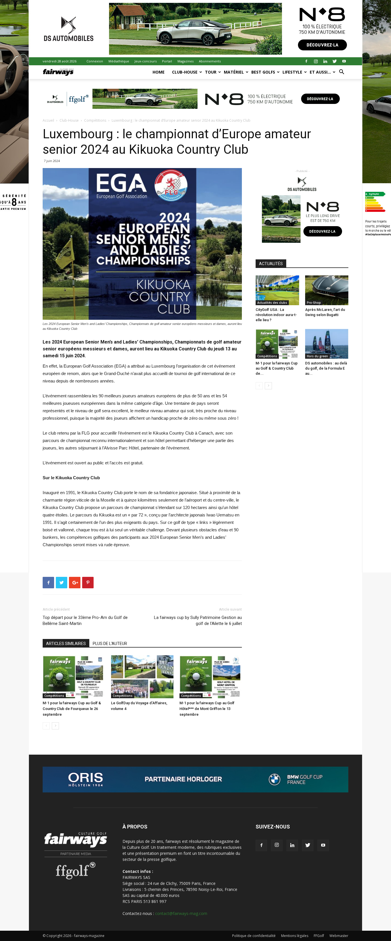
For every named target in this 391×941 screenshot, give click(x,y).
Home (159, 72)
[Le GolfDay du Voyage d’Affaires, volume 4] (142, 676)
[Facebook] (306, 61)
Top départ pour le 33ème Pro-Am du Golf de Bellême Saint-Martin (85, 620)
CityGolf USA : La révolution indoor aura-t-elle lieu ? (276, 314)
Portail (167, 61)
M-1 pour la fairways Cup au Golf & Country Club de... (277, 368)
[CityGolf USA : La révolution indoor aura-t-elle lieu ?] (277, 290)
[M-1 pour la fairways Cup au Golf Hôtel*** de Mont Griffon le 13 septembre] (210, 676)
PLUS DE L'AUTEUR (110, 643)
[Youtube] (344, 61)
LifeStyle (292, 72)
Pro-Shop (314, 303)
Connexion (94, 61)
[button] (341, 72)
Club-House (185, 72)
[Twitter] (334, 61)
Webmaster (338, 935)
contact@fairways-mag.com (181, 913)
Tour (210, 72)
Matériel (234, 72)
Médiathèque (118, 61)
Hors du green (317, 356)
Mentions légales (294, 935)
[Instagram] (315, 61)
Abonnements (210, 61)
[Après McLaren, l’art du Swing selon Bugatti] (327, 290)
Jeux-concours (146, 61)
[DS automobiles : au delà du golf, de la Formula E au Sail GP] (327, 344)
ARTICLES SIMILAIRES (66, 643)
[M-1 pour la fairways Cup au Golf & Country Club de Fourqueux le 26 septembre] (74, 676)
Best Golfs (263, 72)
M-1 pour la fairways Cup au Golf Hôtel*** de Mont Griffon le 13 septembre (206, 709)
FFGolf (319, 935)
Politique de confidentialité (254, 935)
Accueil (48, 120)
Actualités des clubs (272, 303)
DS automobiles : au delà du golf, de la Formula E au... (326, 368)
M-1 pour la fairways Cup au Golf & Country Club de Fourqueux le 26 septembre (72, 709)
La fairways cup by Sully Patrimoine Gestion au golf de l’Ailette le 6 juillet (198, 620)
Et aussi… (320, 72)
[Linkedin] (325, 61)
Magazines (185, 61)
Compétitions (95, 120)
